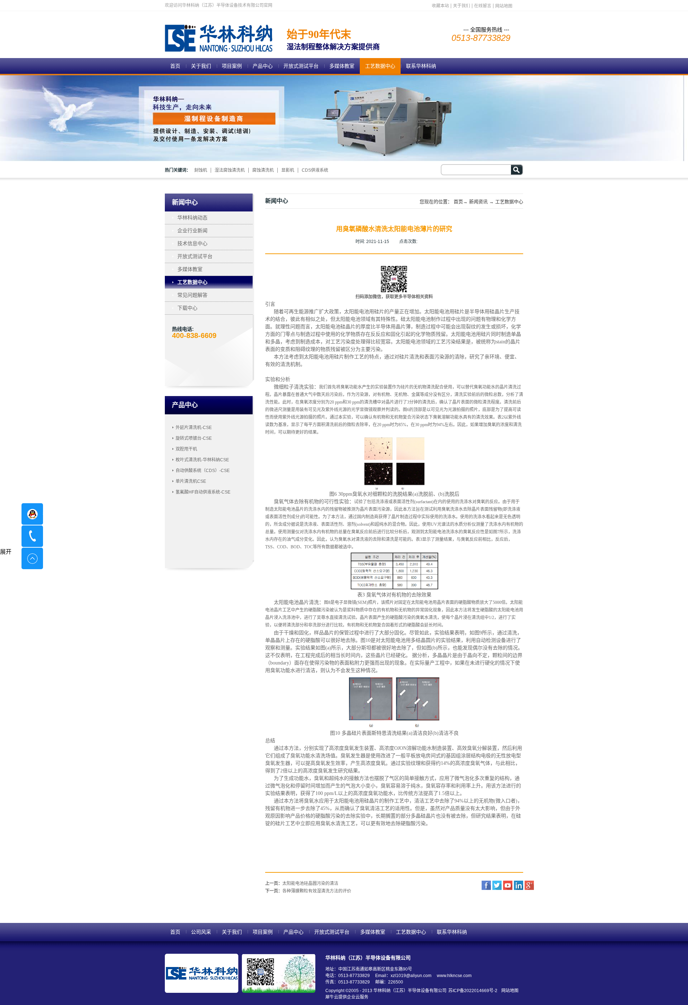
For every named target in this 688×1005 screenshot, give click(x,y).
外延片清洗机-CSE (194, 427)
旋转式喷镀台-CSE (194, 438)
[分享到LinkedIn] (518, 885)
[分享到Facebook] (486, 885)
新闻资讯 (478, 201)
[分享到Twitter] (497, 885)
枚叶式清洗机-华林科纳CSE (202, 459)
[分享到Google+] (529, 885)
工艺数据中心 (509, 201)
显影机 (287, 170)
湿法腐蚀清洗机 (230, 170)
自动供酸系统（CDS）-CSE (203, 470)
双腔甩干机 (186, 449)
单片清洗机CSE (191, 481)
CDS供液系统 (315, 170)
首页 (175, 66)
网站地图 (509, 990)
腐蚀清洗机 (263, 170)
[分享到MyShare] (507, 885)
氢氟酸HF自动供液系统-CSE (203, 492)
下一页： (308, 891)
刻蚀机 (200, 170)
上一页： (301, 883)
